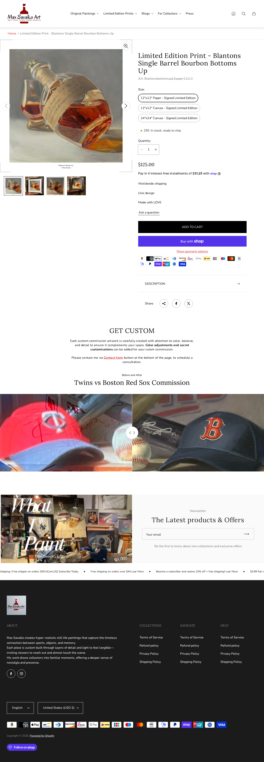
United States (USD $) (58, 708)
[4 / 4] (76, 185)
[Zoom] (126, 46)
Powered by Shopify (42, 736)
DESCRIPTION (155, 284)
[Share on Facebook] (176, 303)
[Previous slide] (6, 106)
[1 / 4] (13, 185)
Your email (153, 534)
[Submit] (248, 534)
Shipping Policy (150, 662)
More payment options (192, 251)
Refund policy (149, 645)
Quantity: (144, 141)
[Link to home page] (16, 606)
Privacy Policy (149, 654)
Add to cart (192, 227)
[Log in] (233, 13)
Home (12, 33)
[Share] (164, 303)
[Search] (243, 13)
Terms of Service (151, 637)
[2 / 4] (34, 185)
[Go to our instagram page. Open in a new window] (21, 673)
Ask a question (149, 212)
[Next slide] (126, 106)
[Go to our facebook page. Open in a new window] (11, 673)
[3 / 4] (55, 185)
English (17, 708)
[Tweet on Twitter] (188, 303)
